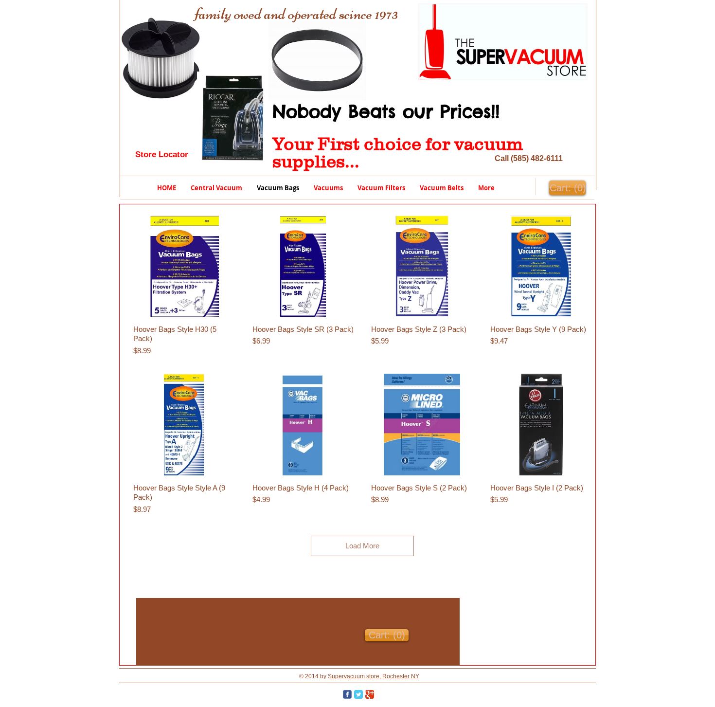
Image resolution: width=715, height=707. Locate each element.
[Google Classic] (369, 694)
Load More (362, 546)
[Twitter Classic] (358, 694)
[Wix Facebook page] (347, 694)
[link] (567, 188)
